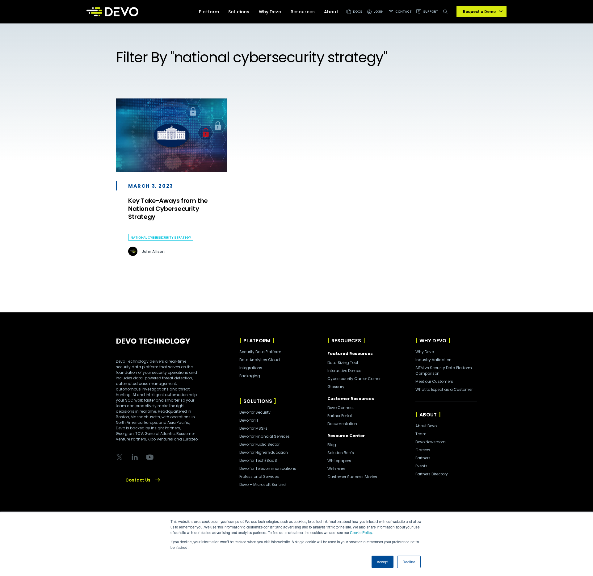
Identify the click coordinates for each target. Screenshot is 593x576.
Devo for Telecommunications (267, 468)
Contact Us (137, 480)
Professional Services (259, 476)
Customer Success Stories (352, 476)
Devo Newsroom (430, 442)
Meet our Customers (434, 381)
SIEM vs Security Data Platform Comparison (443, 370)
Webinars (336, 468)
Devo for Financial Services (264, 436)
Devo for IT (249, 420)
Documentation (342, 423)
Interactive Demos (344, 370)
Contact (403, 11)
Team (421, 433)
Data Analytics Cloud (259, 359)
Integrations (250, 367)
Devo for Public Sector (259, 444)
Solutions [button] (238, 12)
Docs (357, 11)
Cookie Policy (361, 532)
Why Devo (424, 351)
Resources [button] (303, 12)
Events (421, 466)
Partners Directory (431, 474)
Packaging (249, 375)
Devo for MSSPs (253, 428)
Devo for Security (255, 412)
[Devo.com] (112, 11)
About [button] (331, 12)
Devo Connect (340, 407)
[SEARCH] (446, 14)
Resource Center (346, 436)
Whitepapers (339, 460)
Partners (423, 458)
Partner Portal (339, 415)
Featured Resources (350, 354)
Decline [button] (408, 561)
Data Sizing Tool (342, 362)
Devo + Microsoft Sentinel (262, 484)
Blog (331, 444)
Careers (422, 450)
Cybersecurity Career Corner (354, 378)
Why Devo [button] (270, 12)
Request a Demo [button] (479, 11)
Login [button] (379, 11)
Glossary (335, 386)
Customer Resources (350, 399)
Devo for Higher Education (263, 452)
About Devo (426, 425)
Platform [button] (209, 12)
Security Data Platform (260, 351)
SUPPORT (430, 11)
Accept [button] (382, 561)
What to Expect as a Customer (444, 389)
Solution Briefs (340, 452)
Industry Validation (433, 359)
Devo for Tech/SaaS (258, 460)
